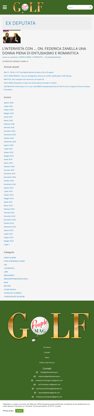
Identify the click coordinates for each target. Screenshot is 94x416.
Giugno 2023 (8, 237)
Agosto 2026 (8, 103)
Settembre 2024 (10, 184)
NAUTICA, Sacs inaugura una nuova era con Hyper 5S (24, 79)
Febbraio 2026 (9, 124)
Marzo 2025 (8, 163)
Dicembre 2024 (9, 173)
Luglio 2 (7, 244)
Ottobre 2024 (9, 181)
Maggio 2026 (9, 113)
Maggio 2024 (9, 198)
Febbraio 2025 (9, 166)
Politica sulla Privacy (47, 362)
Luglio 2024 (8, 191)
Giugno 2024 (8, 195)
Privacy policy (8, 411)
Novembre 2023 (10, 220)
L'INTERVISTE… (9, 268)
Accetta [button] (19, 411)
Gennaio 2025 (9, 170)
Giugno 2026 (8, 110)
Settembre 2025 (10, 142)
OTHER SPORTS (10, 289)
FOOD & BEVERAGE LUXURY (14, 261)
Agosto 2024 (8, 188)
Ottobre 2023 (9, 223)
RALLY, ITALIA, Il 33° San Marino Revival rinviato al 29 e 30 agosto (29, 72)
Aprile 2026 (8, 117)
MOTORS (7, 286)
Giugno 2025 (8, 152)
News (47, 357)
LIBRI (6, 272)
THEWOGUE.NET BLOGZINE (14, 296)
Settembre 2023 (10, 227)
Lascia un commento (10, 57)
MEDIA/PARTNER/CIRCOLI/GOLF (16, 279)
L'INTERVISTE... (38, 57)
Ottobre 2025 (9, 138)
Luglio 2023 (8, 234)
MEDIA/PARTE (9, 275)
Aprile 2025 (8, 159)
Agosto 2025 (8, 145)
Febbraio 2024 (9, 209)
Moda (6, 282)
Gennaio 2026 (9, 127)
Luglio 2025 (8, 149)
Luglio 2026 (8, 106)
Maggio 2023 (9, 241)
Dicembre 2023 (9, 216)
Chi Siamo (47, 347)
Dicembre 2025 (9, 131)
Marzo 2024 (8, 206)
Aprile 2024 (8, 202)
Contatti (47, 352)
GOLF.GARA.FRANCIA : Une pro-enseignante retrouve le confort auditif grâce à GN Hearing (37, 76)
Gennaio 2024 (9, 213)
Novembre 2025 (10, 135)
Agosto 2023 (8, 230)
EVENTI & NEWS (25, 57)
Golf (5, 265)
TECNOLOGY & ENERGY (13, 293)
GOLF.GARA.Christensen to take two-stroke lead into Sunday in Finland (30, 83)
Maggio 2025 (9, 156)
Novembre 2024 (10, 177)
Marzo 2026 (8, 120)
